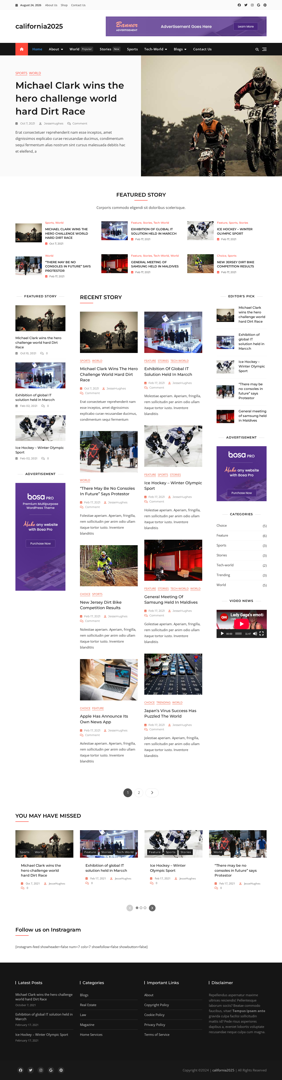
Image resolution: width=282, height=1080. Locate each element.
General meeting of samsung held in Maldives (155, 264)
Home (37, 49)
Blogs (178, 49)
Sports (132, 49)
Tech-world (153, 49)
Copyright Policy (156, 1005)
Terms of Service (156, 1034)
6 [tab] (275, 125)
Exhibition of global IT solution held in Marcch (153, 231)
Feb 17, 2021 (142, 239)
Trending (163, 702)
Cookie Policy (154, 1014)
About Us (51, 5)
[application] (242, 624)
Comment (79, 123)
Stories (109, 49)
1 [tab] (275, 106)
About (54, 49)
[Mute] (255, 633)
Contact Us (78, 5)
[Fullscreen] (261, 633)
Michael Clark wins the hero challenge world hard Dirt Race (69, 98)
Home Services (91, 1034)
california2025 (39, 26)
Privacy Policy (154, 1024)
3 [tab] (275, 114)
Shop (64, 5)
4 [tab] (275, 118)
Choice (221, 255)
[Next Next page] (152, 792)
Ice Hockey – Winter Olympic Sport (234, 231)
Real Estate (88, 1005)
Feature (136, 222)
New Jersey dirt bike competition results (235, 264)
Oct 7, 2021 (27, 123)
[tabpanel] (141, 115)
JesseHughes (53, 123)
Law (83, 1014)
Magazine (87, 1024)
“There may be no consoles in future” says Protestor (68, 266)
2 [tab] (275, 110)
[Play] (222, 633)
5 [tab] (275, 122)
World (81, 49)
